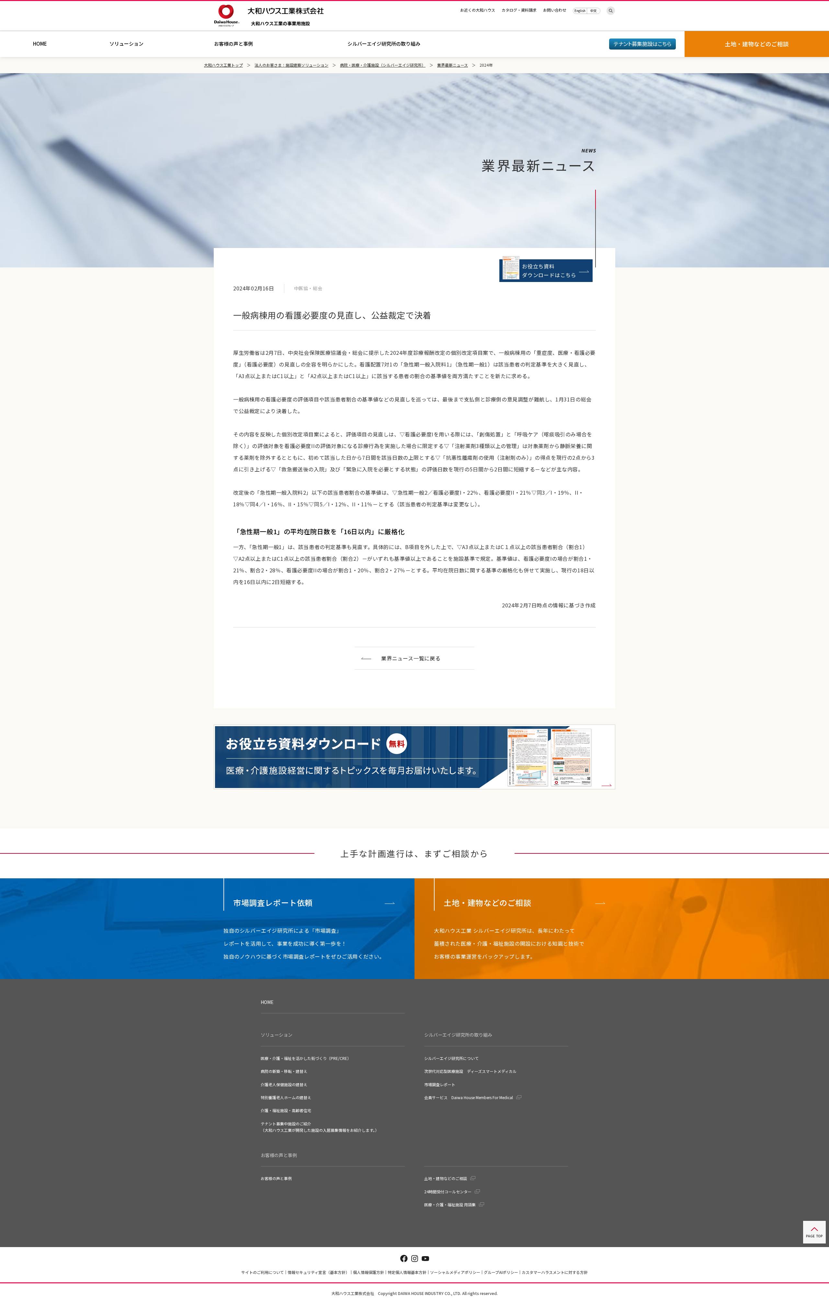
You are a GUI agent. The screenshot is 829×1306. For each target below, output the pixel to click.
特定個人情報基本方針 (407, 1272)
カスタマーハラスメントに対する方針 (555, 1272)
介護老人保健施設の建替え (284, 1084)
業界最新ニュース (452, 65)
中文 (593, 10)
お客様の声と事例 (233, 43)
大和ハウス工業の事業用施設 (280, 24)
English (579, 10)
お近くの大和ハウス (477, 10)
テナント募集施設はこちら (642, 44)
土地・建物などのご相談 (445, 1178)
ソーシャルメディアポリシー (455, 1272)
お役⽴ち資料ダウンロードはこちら (549, 270)
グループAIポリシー (501, 1272)
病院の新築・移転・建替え (284, 1071)
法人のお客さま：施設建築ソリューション (291, 65)
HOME (40, 43)
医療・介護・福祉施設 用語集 (450, 1204)
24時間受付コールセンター (447, 1191)
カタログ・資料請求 (519, 10)
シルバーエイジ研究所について (451, 1058)
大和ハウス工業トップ (223, 65)
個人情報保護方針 (368, 1272)
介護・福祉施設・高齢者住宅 (286, 1110)
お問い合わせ (554, 10)
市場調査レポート (439, 1084)
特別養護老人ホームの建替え (286, 1097)
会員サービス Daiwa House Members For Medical (468, 1097)
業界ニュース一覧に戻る (411, 658)
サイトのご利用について (262, 1272)
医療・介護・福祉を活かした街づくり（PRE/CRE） (306, 1058)
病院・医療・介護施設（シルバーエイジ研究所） (383, 65)
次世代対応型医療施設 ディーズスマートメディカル (470, 1071)
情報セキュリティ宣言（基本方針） (318, 1272)
